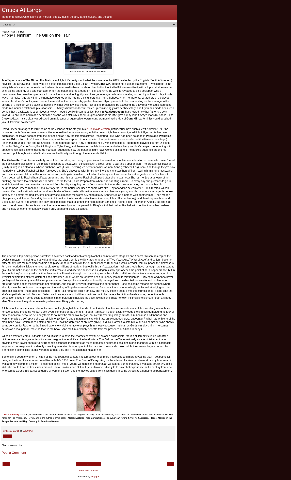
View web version (88, 470)
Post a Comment (14, 452)
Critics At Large (22, 10)
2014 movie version (98, 129)
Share (7, 436)
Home (88, 464)
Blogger (95, 476)
